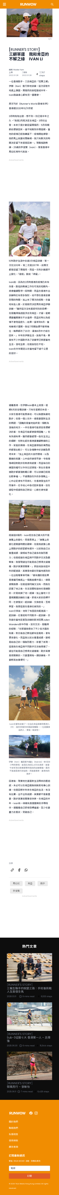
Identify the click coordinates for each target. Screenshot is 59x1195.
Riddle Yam (18, 69)
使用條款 (13, 1140)
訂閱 (29, 1176)
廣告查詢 (13, 1146)
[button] (4, 4)
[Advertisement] (29, 179)
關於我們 (13, 1121)
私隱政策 (13, 1134)
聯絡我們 (13, 1128)
